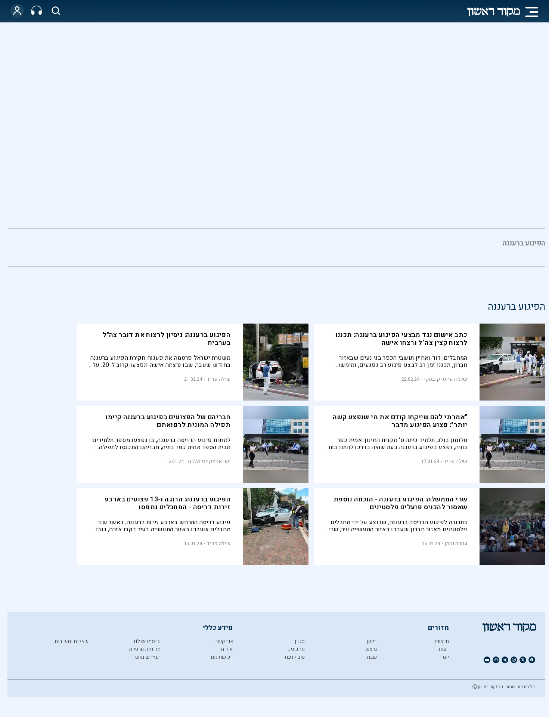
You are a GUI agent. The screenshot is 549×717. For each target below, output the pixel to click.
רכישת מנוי (221, 657)
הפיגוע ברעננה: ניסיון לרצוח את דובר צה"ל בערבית (166, 339)
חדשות (441, 641)
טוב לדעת (295, 657)
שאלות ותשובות (72, 641)
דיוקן (372, 641)
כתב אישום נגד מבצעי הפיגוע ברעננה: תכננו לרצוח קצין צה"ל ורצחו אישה (401, 339)
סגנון (300, 641)
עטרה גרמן (456, 543)
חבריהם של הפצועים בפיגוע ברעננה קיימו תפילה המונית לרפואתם (167, 421)
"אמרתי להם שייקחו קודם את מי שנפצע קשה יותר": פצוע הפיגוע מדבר (400, 421)
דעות (443, 649)
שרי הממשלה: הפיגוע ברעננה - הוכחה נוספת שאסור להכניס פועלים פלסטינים (401, 503)
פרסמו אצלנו (147, 641)
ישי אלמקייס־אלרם (209, 461)
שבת (372, 657)
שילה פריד (218, 379)
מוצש (371, 649)
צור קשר (224, 641)
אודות (227, 649)
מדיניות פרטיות (145, 649)
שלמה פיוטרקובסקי (446, 379)
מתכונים (296, 649)
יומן (445, 657)
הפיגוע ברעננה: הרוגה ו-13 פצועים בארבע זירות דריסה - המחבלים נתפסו (167, 503)
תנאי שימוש (148, 657)
